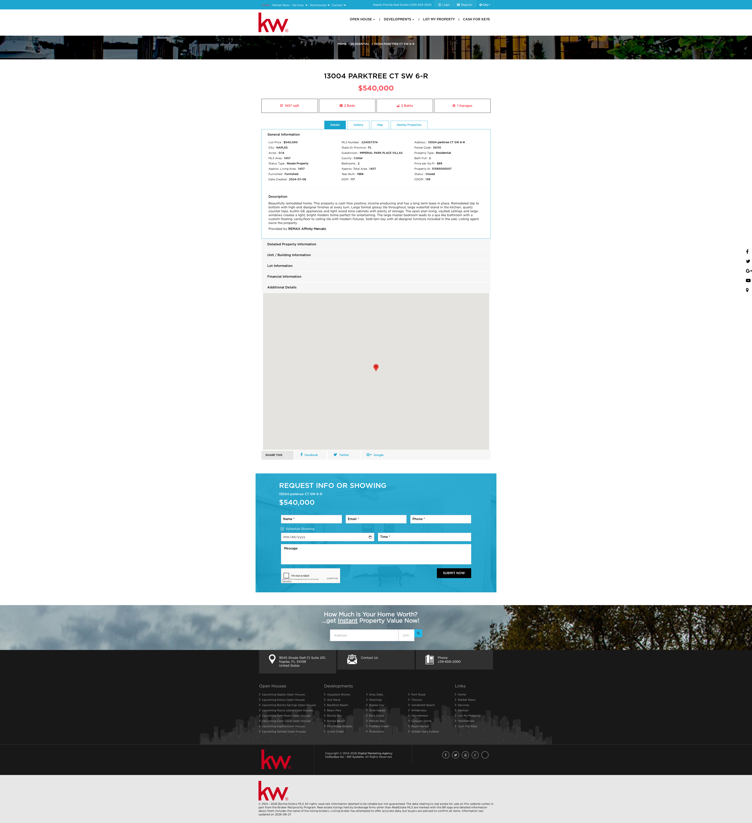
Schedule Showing (300, 528)
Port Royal (418, 694)
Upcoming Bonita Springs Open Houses (289, 704)
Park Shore (376, 715)
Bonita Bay (334, 715)
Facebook (311, 455)
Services (298, 5)
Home (266, 5)
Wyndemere (419, 715)
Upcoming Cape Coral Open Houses (286, 720)
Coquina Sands (421, 720)
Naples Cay (376, 704)
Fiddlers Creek (379, 726)
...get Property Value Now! (370, 617)
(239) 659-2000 (420, 4)
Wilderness (419, 710)
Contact (337, 5)
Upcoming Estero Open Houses (283, 699)
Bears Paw (334, 710)
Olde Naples (377, 710)
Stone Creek (335, 731)
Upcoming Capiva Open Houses (283, 726)
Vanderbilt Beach (423, 704)
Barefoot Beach (337, 704)
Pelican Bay (377, 720)
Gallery (358, 125)
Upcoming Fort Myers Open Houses (286, 715)
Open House (361, 19)
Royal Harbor (420, 726)
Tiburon (416, 699)
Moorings (375, 699)
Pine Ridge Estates (339, 726)
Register (467, 4)
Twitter (344, 455)
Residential (360, 44)
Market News (281, 5)
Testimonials (318, 5)
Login (446, 4)
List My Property (439, 19)
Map (380, 125)
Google (378, 455)
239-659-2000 (449, 661)
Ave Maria (333, 699)
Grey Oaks (376, 694)
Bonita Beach (336, 720)
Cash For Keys (476, 19)
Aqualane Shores (338, 694)
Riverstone (376, 731)
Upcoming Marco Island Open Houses (287, 710)
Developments (398, 19)
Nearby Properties (409, 125)
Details (335, 125)
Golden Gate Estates (425, 731)
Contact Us (369, 657)
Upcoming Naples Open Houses (283, 694)
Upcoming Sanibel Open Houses (284, 731)
